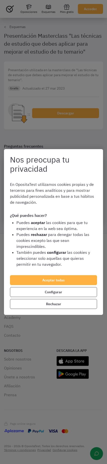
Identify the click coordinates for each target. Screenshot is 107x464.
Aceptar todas (53, 280)
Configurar (53, 292)
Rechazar (53, 304)
